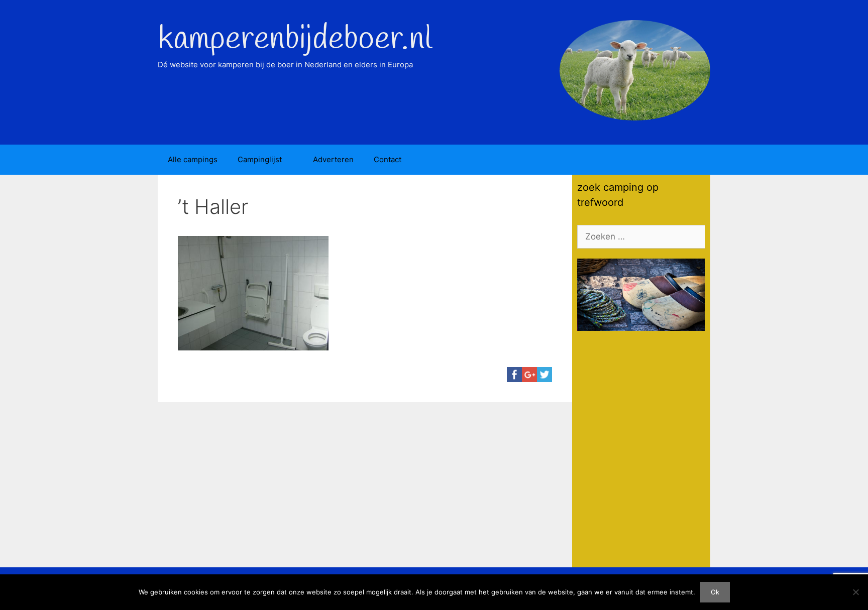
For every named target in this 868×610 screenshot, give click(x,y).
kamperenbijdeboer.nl (295, 39)
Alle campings (193, 159)
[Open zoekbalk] (695, 160)
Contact (387, 159)
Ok (715, 592)
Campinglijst (260, 159)
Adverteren (333, 159)
